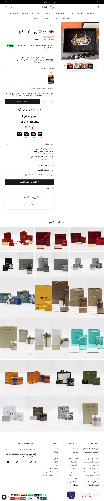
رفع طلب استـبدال (92, 481)
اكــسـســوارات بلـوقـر (92, 458)
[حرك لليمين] (7, 2)
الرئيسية (52, 26)
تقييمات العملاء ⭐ (92, 485)
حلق (56, 448)
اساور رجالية (74, 471)
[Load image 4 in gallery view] (70, 66)
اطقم (56, 461)
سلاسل (55, 455)
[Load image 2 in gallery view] (83, 66)
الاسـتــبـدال (95, 455)
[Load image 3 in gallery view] (77, 66)
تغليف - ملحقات (72, 458)
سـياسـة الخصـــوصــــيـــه (91, 461)
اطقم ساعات (53, 468)
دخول (76, 478)
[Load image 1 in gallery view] (90, 66)
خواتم (56, 452)
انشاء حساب (74, 481)
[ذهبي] (51, 79)
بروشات (55, 465)
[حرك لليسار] (97, 2)
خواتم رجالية (74, 475)
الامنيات (75, 485)
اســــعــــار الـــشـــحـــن (92, 452)
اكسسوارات (74, 448)
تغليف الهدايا (38, 95)
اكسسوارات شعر (52, 471)
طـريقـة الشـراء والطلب (91, 448)
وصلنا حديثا (75, 461)
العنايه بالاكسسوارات (91, 465)
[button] (97, 7)
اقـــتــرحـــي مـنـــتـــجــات (91, 468)
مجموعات (75, 468)
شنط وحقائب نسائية (50, 475)
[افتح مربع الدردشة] (4, 497)
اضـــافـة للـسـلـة (22, 101)
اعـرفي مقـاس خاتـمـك (91, 471)
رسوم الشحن (50, 39)
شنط (76, 455)
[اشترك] (6, 449)
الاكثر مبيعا (75, 465)
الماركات (75, 452)
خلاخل (56, 458)
